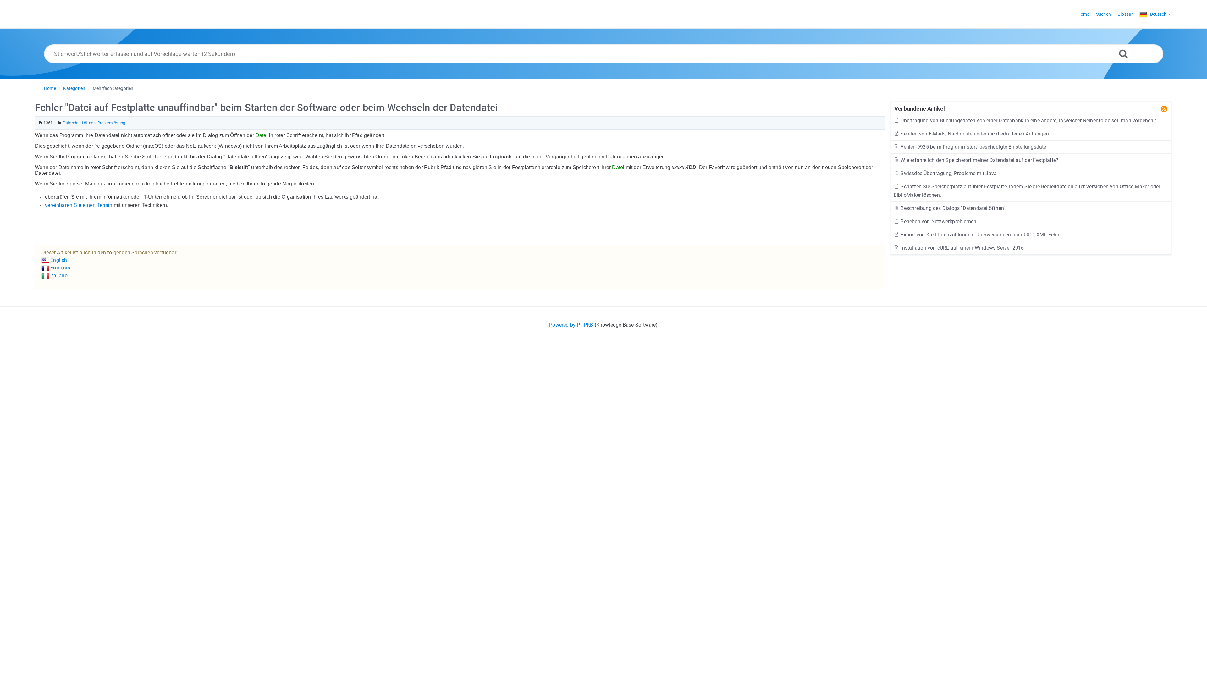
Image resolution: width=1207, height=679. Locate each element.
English (58, 260)
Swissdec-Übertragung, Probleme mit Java (948, 173)
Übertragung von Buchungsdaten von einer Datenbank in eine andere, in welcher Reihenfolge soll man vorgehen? (1027, 121)
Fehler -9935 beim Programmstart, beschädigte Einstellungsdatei (973, 147)
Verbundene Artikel (919, 108)
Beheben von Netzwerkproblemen (937, 221)
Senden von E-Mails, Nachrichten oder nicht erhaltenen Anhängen (974, 134)
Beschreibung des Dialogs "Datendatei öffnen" (952, 208)
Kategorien (74, 88)
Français (59, 268)
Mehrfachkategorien (113, 88)
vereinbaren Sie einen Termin (79, 205)
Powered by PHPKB (571, 325)
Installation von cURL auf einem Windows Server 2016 (961, 248)
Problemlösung (111, 122)
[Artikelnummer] (40, 123)
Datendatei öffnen (79, 122)
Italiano (58, 276)
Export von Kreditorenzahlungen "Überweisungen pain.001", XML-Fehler (980, 235)
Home (50, 88)
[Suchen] (1123, 53)
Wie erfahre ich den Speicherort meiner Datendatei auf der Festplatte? (978, 160)
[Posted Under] (60, 123)
